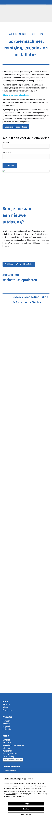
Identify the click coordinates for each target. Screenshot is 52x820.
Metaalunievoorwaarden (13, 745)
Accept (26, 803)
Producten (7, 717)
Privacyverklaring (10, 753)
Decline (26, 809)
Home (5, 701)
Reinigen (6, 723)
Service (6, 704)
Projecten (7, 710)
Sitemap (6, 748)
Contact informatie (11, 767)
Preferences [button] (20, 796)
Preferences (26, 814)
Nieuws (6, 707)
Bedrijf (6, 736)
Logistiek (6, 726)
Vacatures (7, 742)
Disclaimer (7, 751)
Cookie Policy (8, 756)
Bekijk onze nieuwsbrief (16, 127)
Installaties (7, 729)
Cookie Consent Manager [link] (12, 779)
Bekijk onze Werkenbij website (19, 264)
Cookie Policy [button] (11, 794)
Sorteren (6, 721)
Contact (6, 740)
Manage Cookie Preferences (13, 759)
